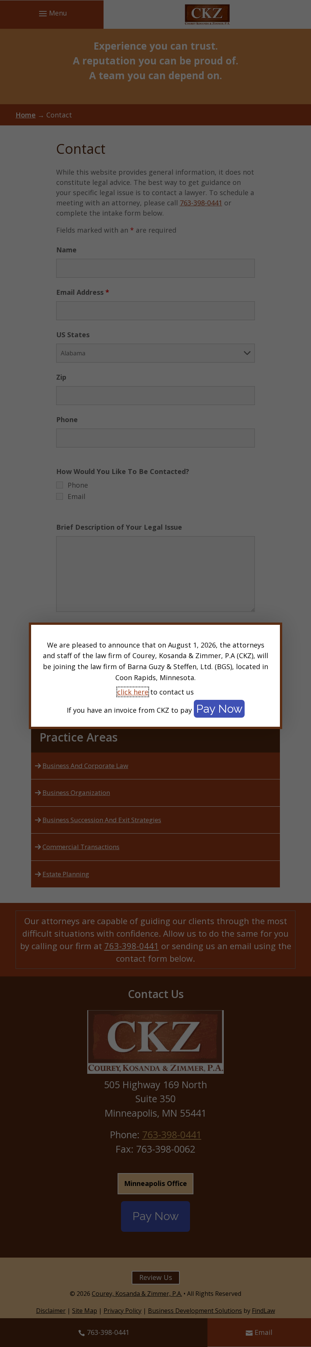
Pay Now (219, 708)
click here (132, 691)
